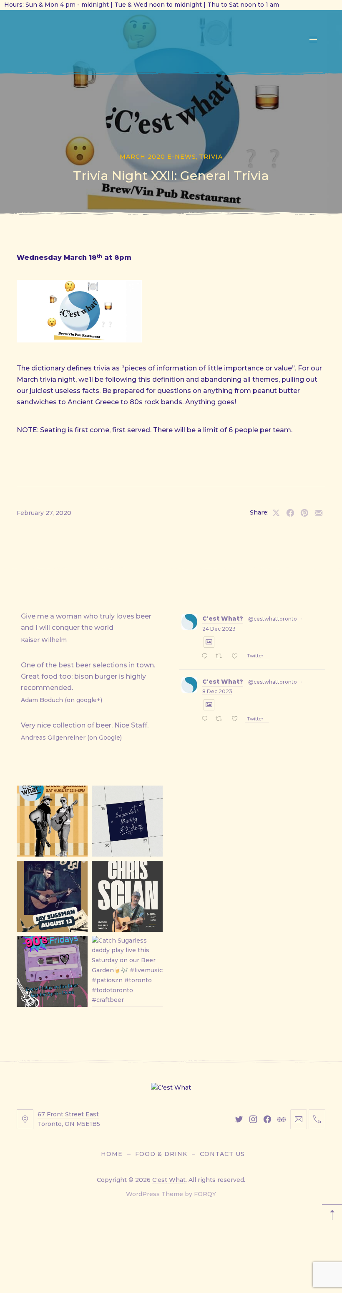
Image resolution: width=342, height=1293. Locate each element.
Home (112, 1154)
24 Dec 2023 (219, 629)
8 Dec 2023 (217, 691)
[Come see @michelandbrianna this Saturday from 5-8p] (52, 821)
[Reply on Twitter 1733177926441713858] (206, 719)
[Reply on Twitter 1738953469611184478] (206, 657)
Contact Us (222, 1154)
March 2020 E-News (158, 156)
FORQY (205, 1194)
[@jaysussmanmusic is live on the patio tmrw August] (52, 896)
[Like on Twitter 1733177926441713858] (237, 719)
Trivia (211, 156)
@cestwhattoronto (272, 619)
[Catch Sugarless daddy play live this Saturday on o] (127, 971)
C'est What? (222, 618)
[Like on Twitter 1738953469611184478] (237, 657)
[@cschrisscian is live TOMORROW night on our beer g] (127, 896)
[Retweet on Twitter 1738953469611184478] (221, 657)
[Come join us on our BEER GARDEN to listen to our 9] (52, 971)
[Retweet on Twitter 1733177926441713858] (221, 719)
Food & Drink (161, 1154)
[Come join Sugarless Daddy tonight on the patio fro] (127, 821)
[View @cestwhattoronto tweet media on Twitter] (209, 642)
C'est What (169, 1180)
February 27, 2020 (44, 513)
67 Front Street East (68, 1114)
